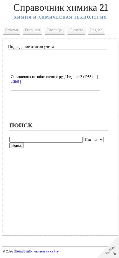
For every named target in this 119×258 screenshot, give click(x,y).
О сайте (76, 29)
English (96, 29)
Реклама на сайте (45, 251)
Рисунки (32, 29)
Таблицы (55, 29)
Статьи (11, 29)
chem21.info (23, 251)
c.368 (15, 81)
